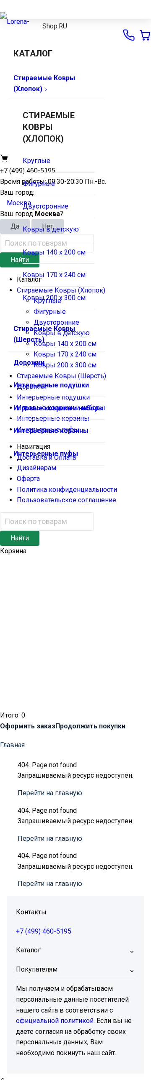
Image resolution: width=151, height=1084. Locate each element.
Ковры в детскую (51, 229)
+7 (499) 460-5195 (43, 931)
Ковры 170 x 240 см (54, 275)
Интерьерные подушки (51, 385)
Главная (12, 745)
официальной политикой (55, 1021)
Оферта (28, 479)
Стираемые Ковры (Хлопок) (44, 83)
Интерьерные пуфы (45, 454)
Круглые (36, 161)
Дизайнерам (36, 468)
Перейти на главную (50, 793)
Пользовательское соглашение (66, 500)
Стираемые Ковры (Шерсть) (44, 334)
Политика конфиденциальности (67, 490)
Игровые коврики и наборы (58, 408)
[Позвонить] (128, 35)
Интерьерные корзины (51, 431)
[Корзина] (144, 35)
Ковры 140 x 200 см (54, 252)
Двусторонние (45, 206)
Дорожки (28, 362)
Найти (19, 538)
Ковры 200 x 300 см (54, 298)
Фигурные (39, 184)
